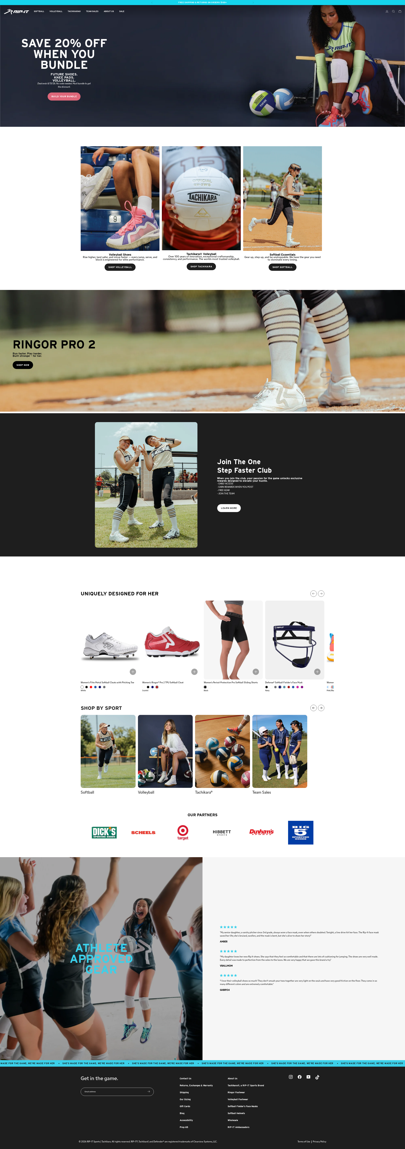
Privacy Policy (319, 1142)
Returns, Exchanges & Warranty (196, 1085)
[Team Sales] (279, 751)
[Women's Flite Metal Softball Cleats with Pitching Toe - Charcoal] (104, 687)
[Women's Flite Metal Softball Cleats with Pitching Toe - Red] (91, 687)
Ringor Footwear (236, 1092)
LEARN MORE (229, 508)
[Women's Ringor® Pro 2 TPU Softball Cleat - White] (143, 687)
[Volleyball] (165, 751)
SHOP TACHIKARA (201, 266)
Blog (182, 1113)
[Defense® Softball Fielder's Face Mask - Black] (266, 687)
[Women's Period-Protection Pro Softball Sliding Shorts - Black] (205, 687)
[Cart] (398, 12)
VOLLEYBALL (56, 11)
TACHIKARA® (74, 11)
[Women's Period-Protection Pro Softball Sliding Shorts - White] (209, 687)
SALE (121, 11)
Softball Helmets (236, 1113)
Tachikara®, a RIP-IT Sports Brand (246, 1085)
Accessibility (186, 1120)
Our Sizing (185, 1099)
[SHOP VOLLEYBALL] (120, 198)
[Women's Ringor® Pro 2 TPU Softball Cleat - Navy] (152, 687)
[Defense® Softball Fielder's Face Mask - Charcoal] (275, 687)
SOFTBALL (39, 11)
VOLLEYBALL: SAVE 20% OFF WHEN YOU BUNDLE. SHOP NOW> (202, 2)
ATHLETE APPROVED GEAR (101, 959)
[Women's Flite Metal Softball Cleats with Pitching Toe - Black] (86, 687)
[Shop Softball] (282, 198)
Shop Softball (282, 267)
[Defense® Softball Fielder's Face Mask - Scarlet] (288, 687)
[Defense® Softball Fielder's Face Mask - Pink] (297, 687)
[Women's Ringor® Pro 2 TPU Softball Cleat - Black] (148, 687)
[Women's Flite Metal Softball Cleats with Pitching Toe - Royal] (95, 687)
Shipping (184, 1092)
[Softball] (108, 751)
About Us (232, 1078)
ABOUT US (109, 11)
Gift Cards (185, 1106)
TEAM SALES (92, 11)
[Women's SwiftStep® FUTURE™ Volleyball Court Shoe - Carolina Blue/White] (328, 687)
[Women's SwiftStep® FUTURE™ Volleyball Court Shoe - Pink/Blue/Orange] (332, 687)
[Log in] (385, 12)
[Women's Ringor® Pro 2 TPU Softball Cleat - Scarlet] (157, 687)
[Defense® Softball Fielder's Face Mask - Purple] (302, 687)
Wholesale (233, 1120)
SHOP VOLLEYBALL (120, 267)
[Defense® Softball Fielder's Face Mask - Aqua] (284, 687)
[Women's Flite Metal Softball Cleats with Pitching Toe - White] (82, 687)
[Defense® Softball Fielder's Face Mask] (294, 640)
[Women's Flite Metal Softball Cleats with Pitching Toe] (110, 640)
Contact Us (185, 1078)
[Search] (392, 12)
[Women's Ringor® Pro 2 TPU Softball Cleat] (171, 640)
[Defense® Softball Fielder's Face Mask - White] (271, 687)
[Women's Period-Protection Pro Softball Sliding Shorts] (233, 640)
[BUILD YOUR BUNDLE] (202, 66)
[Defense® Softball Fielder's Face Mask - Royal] (293, 687)
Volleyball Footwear (238, 1099)
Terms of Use (304, 1142)
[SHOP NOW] (202, 351)
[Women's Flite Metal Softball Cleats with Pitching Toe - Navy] (99, 687)
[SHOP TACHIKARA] (201, 198)
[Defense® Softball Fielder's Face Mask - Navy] (279, 687)
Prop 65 (184, 1127)
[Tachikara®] (222, 751)
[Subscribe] (149, 1092)
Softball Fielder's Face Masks (243, 1106)
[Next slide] (400, 574)
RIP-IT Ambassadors (238, 1127)
